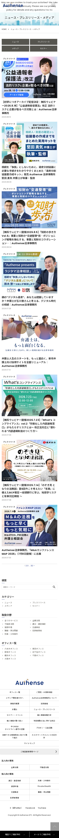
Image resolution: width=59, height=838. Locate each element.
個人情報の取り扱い (15, 721)
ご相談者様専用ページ (30, 751)
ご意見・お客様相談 (44, 692)
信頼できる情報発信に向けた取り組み (14, 736)
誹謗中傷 (8, 627)
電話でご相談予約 (12, 834)
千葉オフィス (38, 655)
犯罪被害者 (37, 630)
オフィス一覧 (14, 692)
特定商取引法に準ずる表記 (44, 721)
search (54, 587)
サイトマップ (29, 743)
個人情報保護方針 (44, 715)
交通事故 (36, 627)
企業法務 (36, 620)
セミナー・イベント (15, 715)
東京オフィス (38, 648)
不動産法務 (9, 624)
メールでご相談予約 (42, 834)
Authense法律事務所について (44, 698)
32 (32, 565)
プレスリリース (44, 42)
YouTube (42, 808)
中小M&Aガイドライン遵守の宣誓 (14, 727)
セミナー (43, 48)
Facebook (30, 808)
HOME (4, 29)
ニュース (15, 42)
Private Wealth (44, 786)
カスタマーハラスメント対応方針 (44, 736)
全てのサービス (11, 620)
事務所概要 (14, 703)
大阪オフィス (10, 658)
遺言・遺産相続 (39, 624)
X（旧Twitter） (16, 808)
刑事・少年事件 (11, 634)
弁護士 (14, 709)
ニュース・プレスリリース (44, 709)
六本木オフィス (11, 648)
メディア (15, 48)
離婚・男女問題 (11, 630)
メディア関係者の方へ (15, 698)
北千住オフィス (39, 652)
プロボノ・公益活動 (44, 728)
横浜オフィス (10, 655)
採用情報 (44, 703)
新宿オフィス (10, 652)
